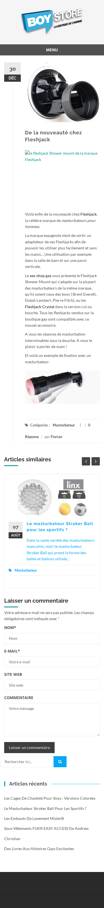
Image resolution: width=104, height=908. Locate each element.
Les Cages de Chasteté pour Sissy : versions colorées (49, 798)
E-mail (12, 651)
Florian (56, 436)
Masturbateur (64, 425)
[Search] (60, 761)
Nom (10, 627)
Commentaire (18, 697)
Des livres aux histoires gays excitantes (39, 848)
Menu (52, 49)
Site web (13, 674)
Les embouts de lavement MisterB (34, 818)
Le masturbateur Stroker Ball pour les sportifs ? (45, 808)
